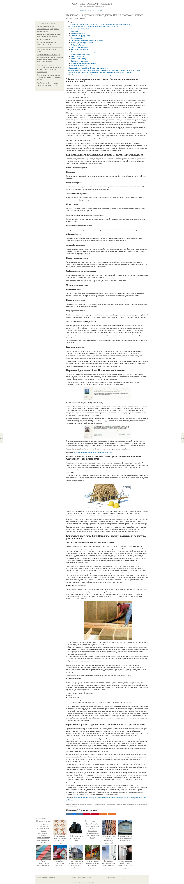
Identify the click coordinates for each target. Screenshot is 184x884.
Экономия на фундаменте (80, 36)
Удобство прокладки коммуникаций (83, 52)
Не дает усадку (76, 38)
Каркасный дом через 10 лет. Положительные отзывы (88, 68)
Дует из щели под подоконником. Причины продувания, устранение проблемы (49, 77)
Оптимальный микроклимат (100, 804)
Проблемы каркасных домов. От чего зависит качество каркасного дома (95, 75)
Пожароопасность (77, 56)
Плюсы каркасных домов (80, 29)
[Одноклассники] (107, 814)
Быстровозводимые (78, 33)
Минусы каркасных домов (80, 54)
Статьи (99, 10)
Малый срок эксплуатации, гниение (83, 63)
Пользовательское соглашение (85, 877)
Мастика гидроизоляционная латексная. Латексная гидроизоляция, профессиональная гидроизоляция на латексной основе (49, 46)
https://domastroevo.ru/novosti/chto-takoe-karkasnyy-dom (93, 452)
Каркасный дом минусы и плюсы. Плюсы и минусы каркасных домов (93, 26)
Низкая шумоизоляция (79, 59)
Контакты (74, 877)
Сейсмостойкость (77, 45)
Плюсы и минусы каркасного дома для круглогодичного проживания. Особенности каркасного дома (104, 70)
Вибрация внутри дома (79, 61)
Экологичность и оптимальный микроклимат (87, 40)
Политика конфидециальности (79, 880)
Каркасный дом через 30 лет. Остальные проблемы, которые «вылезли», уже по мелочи (100, 72)
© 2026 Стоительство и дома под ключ (46, 877)
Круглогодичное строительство (82, 42)
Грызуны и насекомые (79, 66)
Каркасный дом (75, 804)
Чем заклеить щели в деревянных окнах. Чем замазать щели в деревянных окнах (49, 37)
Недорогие (75, 31)
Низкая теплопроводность (80, 49)
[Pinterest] (91, 814)
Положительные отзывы (72, 806)
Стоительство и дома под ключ (92, 3)
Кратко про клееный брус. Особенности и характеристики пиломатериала (48, 29)
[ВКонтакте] (74, 814)
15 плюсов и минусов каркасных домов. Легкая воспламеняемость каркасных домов (99, 24)
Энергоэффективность (79, 47)
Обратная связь (111, 877)
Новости (91, 10)
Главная (82, 10)
